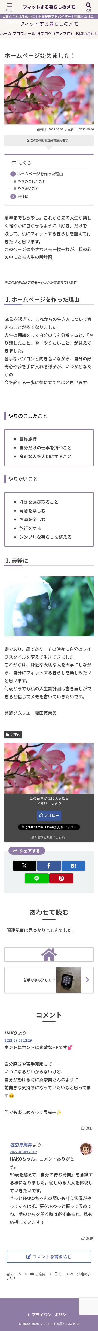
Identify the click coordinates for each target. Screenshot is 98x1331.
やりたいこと (28, 188)
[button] (88, 946)
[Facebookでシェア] (49, 866)
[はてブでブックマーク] (73, 866)
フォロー (51, 815)
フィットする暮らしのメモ (49, 7)
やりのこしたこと (31, 181)
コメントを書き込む (52, 1256)
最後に (23, 196)
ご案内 (15, 734)
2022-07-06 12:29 (18, 1040)
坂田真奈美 (21, 1144)
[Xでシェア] (24, 866)
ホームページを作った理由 (40, 173)
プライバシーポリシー (51, 1314)
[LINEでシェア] (36, 878)
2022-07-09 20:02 (23, 1151)
